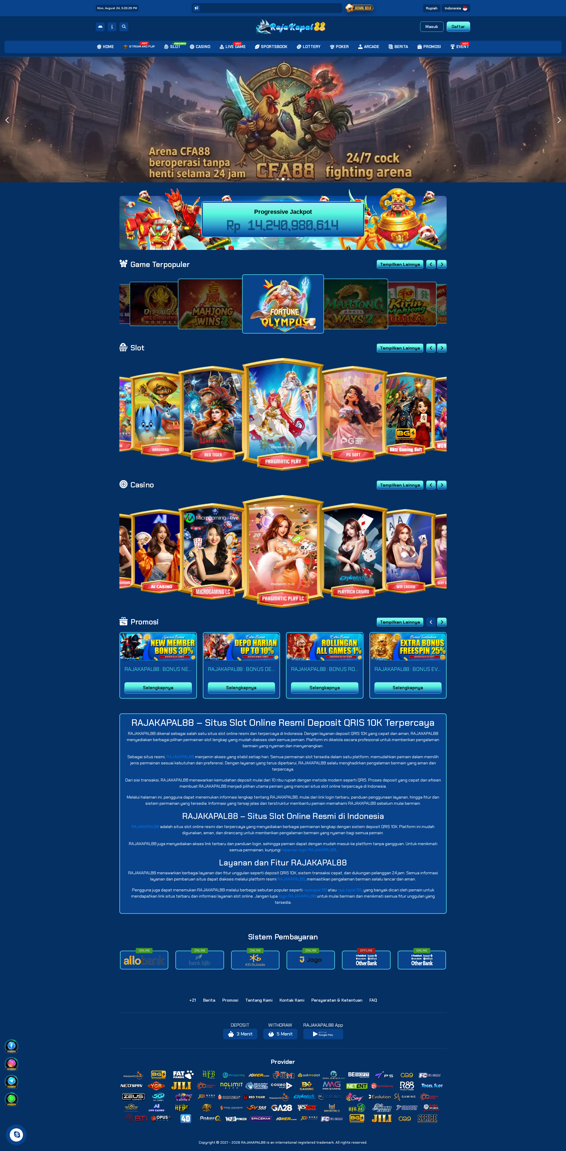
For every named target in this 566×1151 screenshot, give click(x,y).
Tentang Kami (258, 1000)
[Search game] (123, 26)
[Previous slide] (431, 264)
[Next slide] (442, 264)
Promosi (230, 1000)
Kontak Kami (291, 1000)
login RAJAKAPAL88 (297, 896)
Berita (209, 1000)
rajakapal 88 (315, 890)
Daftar (458, 26)
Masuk (431, 26)
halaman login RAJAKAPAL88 (309, 849)
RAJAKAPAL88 (180, 756)
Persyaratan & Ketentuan (336, 1000)
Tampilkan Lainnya (400, 264)
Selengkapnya (158, 688)
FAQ (373, 1000)
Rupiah (431, 8)
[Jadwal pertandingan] (359, 8)
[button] (559, 120)
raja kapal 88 (350, 890)
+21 (192, 1000)
